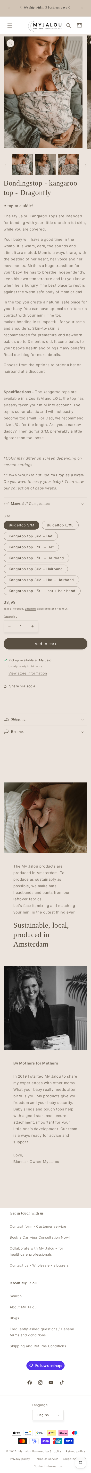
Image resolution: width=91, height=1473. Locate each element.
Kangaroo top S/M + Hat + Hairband (41, 580)
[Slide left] (5, 165)
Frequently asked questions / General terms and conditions (42, 1332)
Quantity (10, 617)
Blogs (14, 1318)
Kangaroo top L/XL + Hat (31, 547)
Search (16, 1296)
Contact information (48, 1466)
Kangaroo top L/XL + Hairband (36, 558)
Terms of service (46, 1459)
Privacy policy (20, 1459)
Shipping (30, 608)
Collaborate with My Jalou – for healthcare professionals (36, 1251)
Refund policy (75, 1451)
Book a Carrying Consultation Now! (40, 1237)
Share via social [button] (22, 686)
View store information (27, 673)
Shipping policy (74, 1459)
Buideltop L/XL (60, 525)
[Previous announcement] (9, 8)
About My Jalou (23, 1307)
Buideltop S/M (21, 525)
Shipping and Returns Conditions (38, 1346)
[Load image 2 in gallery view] (45, 164)
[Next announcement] (82, 8)
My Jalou (24, 1451)
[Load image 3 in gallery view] (68, 164)
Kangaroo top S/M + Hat (31, 536)
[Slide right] (85, 165)
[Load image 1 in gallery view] (22, 164)
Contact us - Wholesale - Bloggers (39, 1265)
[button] (9, 25)
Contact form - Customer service (38, 1226)
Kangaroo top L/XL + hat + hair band (42, 591)
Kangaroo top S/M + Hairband (36, 569)
